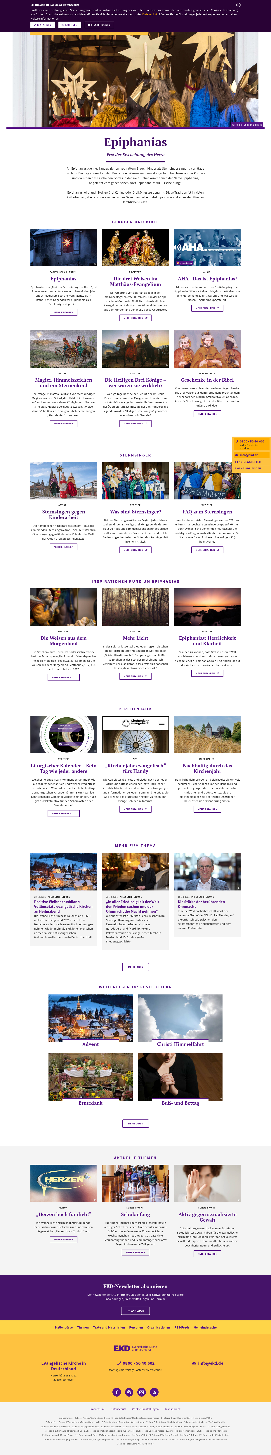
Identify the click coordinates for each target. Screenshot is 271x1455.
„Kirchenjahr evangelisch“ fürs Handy (135, 768)
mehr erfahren (63, 312)
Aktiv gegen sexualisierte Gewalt (207, 1217)
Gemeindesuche (205, 1327)
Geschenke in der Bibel (207, 380)
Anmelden (137, 1310)
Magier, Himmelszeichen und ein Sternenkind (63, 382)
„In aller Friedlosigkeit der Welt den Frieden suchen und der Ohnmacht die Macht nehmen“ (132, 906)
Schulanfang (135, 1214)
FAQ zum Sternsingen (207, 511)
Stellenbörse (63, 1327)
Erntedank (91, 1103)
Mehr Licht (135, 638)
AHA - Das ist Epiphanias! (207, 278)
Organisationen (158, 1327)
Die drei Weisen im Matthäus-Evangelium (135, 281)
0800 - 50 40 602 (252, 441)
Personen (136, 1327)
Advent (90, 1044)
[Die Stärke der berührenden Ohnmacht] (207, 871)
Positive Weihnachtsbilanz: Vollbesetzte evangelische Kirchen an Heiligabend (63, 906)
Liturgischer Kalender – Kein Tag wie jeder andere (64, 768)
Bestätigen (44, 25)
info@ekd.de (248, 455)
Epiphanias (64, 278)
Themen (83, 1327)
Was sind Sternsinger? (135, 511)
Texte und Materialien (109, 1327)
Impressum (98, 1409)
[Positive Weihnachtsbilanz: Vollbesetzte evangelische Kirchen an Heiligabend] (63, 871)
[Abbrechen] (238, 5)
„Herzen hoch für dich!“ (63, 1214)
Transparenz (172, 1409)
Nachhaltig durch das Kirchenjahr (207, 768)
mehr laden (135, 967)
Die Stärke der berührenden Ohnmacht (201, 904)
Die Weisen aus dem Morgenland (64, 641)
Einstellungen (100, 25)
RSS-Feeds (182, 1327)
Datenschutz (150, 14)
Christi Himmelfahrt (180, 1044)
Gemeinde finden (249, 468)
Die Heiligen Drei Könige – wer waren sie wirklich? (135, 382)
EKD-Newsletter (249, 461)
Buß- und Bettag (180, 1103)
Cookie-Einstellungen (145, 1409)
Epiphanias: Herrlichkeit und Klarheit (207, 641)
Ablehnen (71, 25)
